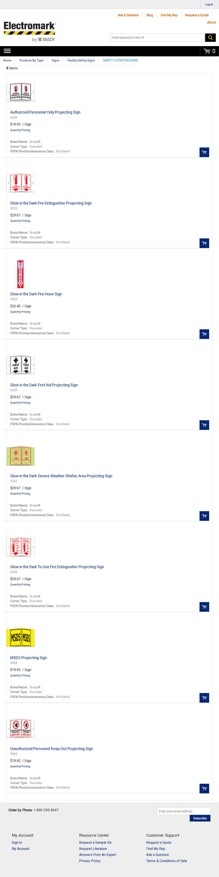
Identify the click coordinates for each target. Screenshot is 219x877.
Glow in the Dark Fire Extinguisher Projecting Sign (51, 203)
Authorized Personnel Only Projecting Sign (45, 112)
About (211, 22)
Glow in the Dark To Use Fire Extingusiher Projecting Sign (57, 567)
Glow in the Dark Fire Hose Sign (36, 294)
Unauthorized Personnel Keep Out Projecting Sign (51, 749)
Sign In (17, 843)
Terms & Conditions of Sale (166, 861)
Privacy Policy (90, 861)
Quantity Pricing (20, 130)
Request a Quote (197, 15)
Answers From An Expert (97, 855)
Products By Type (31, 60)
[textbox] (157, 38)
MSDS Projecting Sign (28, 658)
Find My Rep (169, 15)
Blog (150, 15)
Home (7, 60)
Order (204, 152)
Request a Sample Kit (95, 843)
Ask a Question (128, 15)
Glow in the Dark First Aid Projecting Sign (44, 385)
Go (210, 38)
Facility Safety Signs (81, 60)
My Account (20, 849)
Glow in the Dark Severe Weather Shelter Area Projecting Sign (61, 476)
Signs (55, 60)
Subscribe (200, 818)
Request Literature (93, 849)
